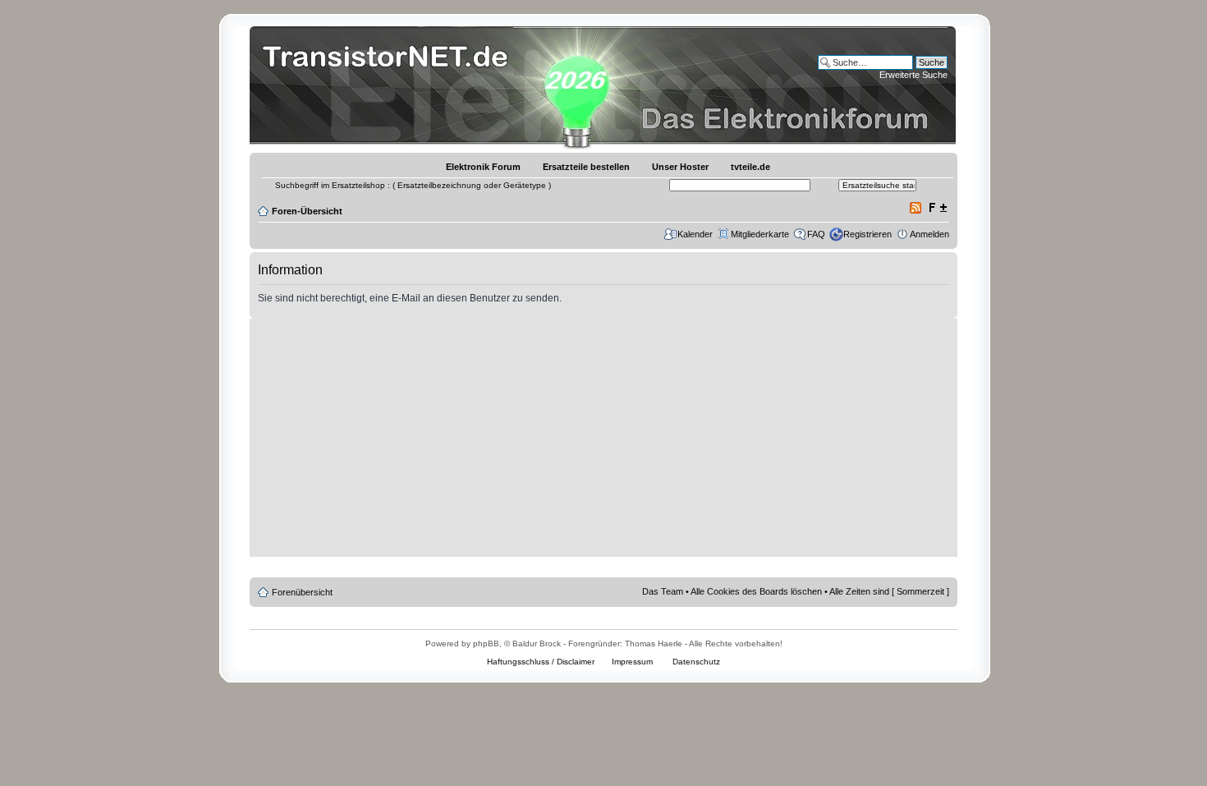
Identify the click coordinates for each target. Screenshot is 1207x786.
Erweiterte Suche (913, 75)
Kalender (695, 234)
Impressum (632, 661)
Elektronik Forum (483, 167)
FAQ (816, 234)
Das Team (662, 591)
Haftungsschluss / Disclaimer (540, 661)
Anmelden (929, 234)
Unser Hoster (680, 167)
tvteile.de (750, 167)
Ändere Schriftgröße (937, 207)
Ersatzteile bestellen (586, 167)
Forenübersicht (302, 592)
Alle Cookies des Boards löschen (756, 591)
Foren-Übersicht (307, 211)
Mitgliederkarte (760, 234)
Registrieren (867, 234)
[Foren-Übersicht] (390, 85)
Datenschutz (696, 661)
